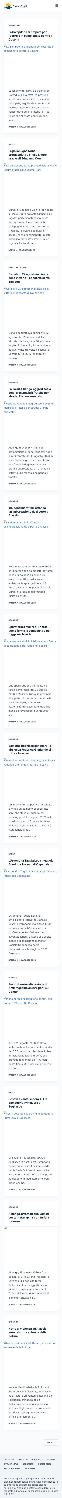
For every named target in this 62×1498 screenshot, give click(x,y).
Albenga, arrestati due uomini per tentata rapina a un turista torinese (28, 1217)
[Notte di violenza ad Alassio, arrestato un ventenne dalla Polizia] (31, 1361)
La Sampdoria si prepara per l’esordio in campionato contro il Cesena (30, 35)
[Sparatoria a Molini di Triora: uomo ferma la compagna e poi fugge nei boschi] (31, 659)
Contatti (23, 1459)
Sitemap (51, 1459)
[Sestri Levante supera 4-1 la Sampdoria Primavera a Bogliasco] (31, 1131)
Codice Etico (45, 1464)
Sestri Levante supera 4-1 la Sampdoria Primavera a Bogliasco (27, 1102)
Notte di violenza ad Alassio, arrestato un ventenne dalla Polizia (27, 1332)
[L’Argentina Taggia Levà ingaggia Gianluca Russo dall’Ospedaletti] (31, 889)
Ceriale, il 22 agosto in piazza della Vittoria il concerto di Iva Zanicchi (29, 278)
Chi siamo (9, 1459)
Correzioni (28, 1464)
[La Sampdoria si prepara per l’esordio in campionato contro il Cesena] (31, 65)
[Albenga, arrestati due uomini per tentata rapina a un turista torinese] (31, 1246)
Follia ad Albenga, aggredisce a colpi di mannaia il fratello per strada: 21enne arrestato (29, 392)
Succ (50, 1442)
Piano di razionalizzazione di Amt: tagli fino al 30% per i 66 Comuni (28, 988)
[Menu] (56, 5)
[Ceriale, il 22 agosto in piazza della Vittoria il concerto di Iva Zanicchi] (31, 307)
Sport (11, 144)
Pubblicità (37, 1459)
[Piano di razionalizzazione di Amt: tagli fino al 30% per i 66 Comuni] (31, 1017)
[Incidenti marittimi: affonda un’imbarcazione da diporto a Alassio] (31, 540)
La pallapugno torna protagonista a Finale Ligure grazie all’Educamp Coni (27, 154)
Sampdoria (14, 25)
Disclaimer (29, 1468)
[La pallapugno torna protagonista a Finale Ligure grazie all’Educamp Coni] (31, 183)
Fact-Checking (12, 1468)
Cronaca (13, 382)
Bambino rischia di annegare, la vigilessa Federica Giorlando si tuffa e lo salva (29, 749)
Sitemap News (11, 1464)
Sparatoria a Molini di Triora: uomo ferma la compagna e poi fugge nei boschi (29, 630)
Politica (12, 977)
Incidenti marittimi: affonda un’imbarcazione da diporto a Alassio (28, 511)
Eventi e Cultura (17, 267)
